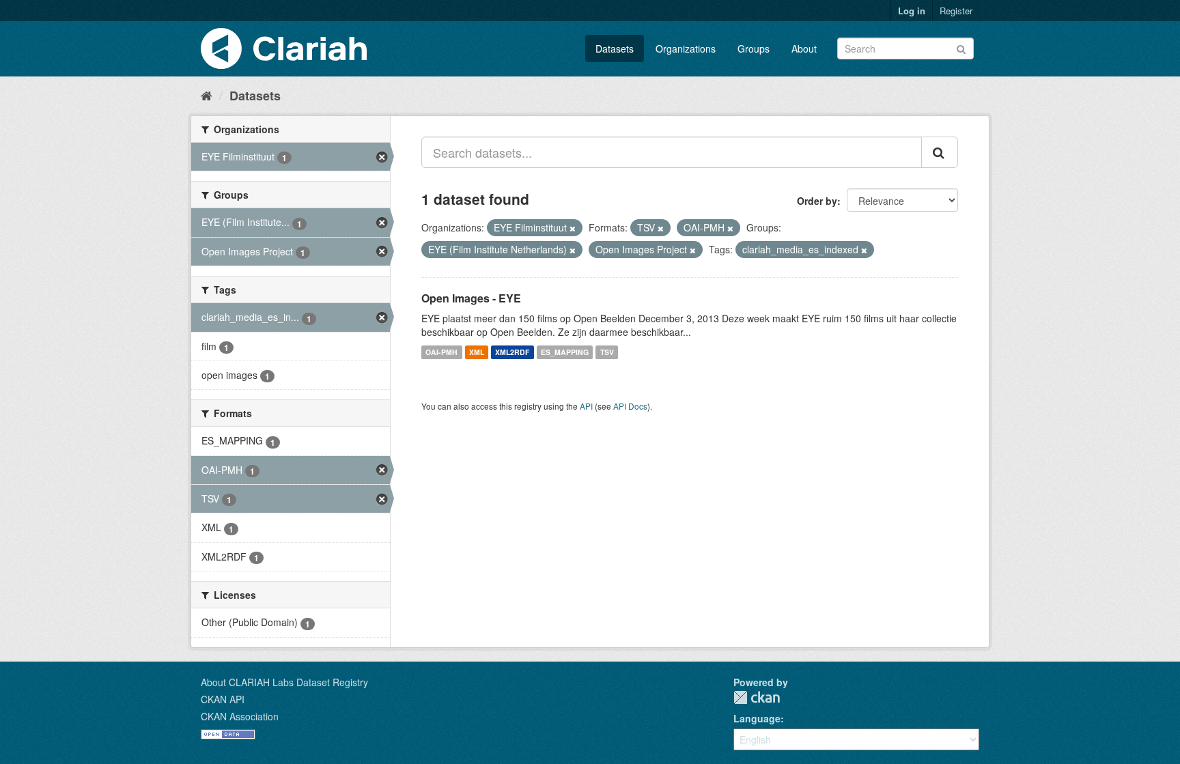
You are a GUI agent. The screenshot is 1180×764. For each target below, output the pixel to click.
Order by (817, 201)
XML (476, 352)
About (804, 48)
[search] (939, 152)
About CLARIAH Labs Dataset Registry (284, 682)
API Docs (630, 406)
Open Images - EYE (471, 298)
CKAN (756, 697)
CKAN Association (240, 716)
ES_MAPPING (565, 352)
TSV (607, 352)
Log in (911, 10)
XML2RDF (512, 352)
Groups (754, 48)
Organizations (686, 48)
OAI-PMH (441, 352)
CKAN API (222, 699)
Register (956, 10)
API (586, 406)
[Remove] (573, 228)
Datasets (614, 48)
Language (757, 718)
